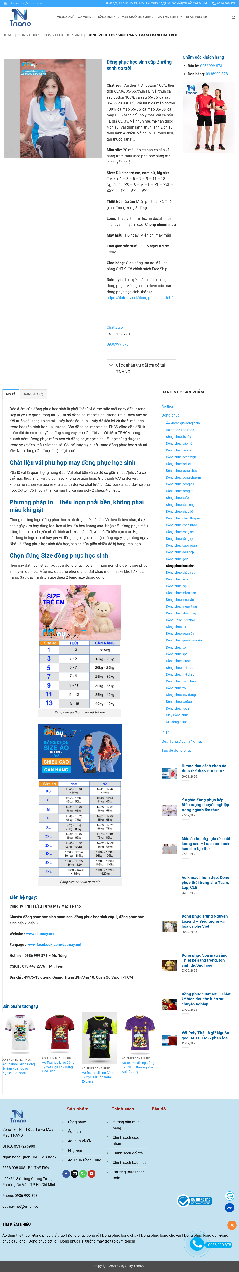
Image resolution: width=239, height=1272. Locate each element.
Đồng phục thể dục (179, 668)
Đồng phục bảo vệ (179, 450)
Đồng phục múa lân (180, 600)
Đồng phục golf (177, 559)
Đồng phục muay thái (181, 607)
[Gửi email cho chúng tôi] (74, 1174)
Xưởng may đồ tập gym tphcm (110, 1241)
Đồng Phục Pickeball (180, 620)
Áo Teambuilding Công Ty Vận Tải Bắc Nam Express (98, 1077)
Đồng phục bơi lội (178, 464)
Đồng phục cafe (177, 498)
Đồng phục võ (176, 688)
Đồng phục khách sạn (181, 573)
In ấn (166, 732)
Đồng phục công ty (179, 539)
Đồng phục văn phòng (182, 681)
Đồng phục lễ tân (178, 579)
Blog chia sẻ (196, 17)
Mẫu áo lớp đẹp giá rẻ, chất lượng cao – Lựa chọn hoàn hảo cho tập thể (206, 843)
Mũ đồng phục (176, 722)
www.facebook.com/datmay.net (54, 944)
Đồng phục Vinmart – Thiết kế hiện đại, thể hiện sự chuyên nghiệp (206, 999)
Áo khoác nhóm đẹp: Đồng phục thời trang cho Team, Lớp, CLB (205, 882)
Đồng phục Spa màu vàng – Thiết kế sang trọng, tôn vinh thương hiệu (206, 960)
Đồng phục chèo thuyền (183, 518)
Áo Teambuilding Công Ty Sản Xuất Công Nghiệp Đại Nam (18, 1068)
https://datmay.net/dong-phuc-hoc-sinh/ (140, 297)
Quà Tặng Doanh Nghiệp (182, 741)
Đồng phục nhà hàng (181, 613)
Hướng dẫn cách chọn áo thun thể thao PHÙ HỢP (204, 768)
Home (7, 35)
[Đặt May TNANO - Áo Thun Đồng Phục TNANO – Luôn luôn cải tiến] (27, 17)
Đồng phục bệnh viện (181, 457)
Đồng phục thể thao (180, 675)
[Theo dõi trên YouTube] (91, 1174)
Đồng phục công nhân (182, 525)
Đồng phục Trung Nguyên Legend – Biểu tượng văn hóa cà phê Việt (205, 921)
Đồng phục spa (177, 654)
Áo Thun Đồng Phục (84, 1160)
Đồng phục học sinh (63, 35)
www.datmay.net (40, 934)
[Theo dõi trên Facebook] (66, 1174)
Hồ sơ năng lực (170, 17)
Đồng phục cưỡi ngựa (181, 546)
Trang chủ (66, 17)
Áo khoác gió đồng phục (183, 423)
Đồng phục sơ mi (178, 647)
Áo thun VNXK (79, 1141)
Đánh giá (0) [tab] (33, 394)
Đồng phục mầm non (181, 593)
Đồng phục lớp (176, 586)
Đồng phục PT (176, 627)
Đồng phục (107, 17)
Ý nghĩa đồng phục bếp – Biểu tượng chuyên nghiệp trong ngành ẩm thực (205, 805)
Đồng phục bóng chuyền (183, 477)
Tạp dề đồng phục (136, 17)
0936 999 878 (219, 1245)
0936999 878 (118, 344)
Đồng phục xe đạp (179, 702)
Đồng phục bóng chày (181, 471)
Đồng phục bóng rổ (179, 491)
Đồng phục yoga (178, 708)
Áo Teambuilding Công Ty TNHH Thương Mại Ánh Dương (138, 1067)
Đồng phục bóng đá (180, 484)
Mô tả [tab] (11, 394)
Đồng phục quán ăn (180, 634)
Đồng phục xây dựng (181, 695)
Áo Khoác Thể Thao (180, 430)
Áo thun (84, 17)
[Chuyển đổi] (111, 366)
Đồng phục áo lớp (178, 437)
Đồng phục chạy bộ (180, 512)
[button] (23, 3)
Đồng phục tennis (178, 661)
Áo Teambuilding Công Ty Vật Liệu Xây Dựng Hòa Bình (58, 1067)
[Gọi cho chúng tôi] (83, 1174)
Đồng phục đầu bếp (180, 552)
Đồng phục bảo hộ (179, 444)
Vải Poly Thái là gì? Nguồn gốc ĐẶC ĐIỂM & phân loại (205, 1035)
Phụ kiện (75, 1150)
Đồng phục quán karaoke (184, 640)
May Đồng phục (177, 715)
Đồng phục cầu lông (180, 505)
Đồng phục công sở (180, 532)
